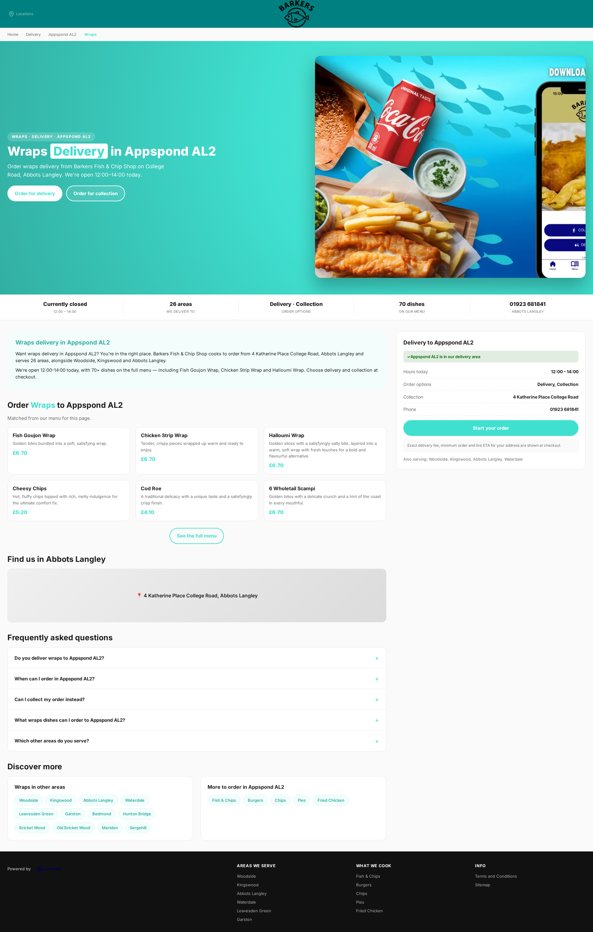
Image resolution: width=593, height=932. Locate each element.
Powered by (19, 868)
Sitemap (482, 884)
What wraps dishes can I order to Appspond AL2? (70, 720)
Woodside (28, 800)
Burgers (255, 800)
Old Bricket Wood (73, 827)
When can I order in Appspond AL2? (55, 679)
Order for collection (96, 193)
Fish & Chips (224, 800)
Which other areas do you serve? (52, 741)
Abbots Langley (98, 800)
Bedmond (101, 813)
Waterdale (135, 800)
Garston (73, 813)
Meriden (110, 827)
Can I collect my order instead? (50, 699)
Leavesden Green (36, 813)
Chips (280, 800)
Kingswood (61, 800)
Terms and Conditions (496, 876)
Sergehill (138, 827)
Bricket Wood (32, 827)
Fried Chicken (331, 800)
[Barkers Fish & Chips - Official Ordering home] (296, 14)
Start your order (491, 428)
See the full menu (197, 536)
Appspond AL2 (62, 34)
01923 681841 (528, 304)
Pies (302, 800)
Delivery (33, 34)
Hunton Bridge (137, 813)
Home (12, 34)
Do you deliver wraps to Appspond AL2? (59, 658)
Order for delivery (35, 193)
